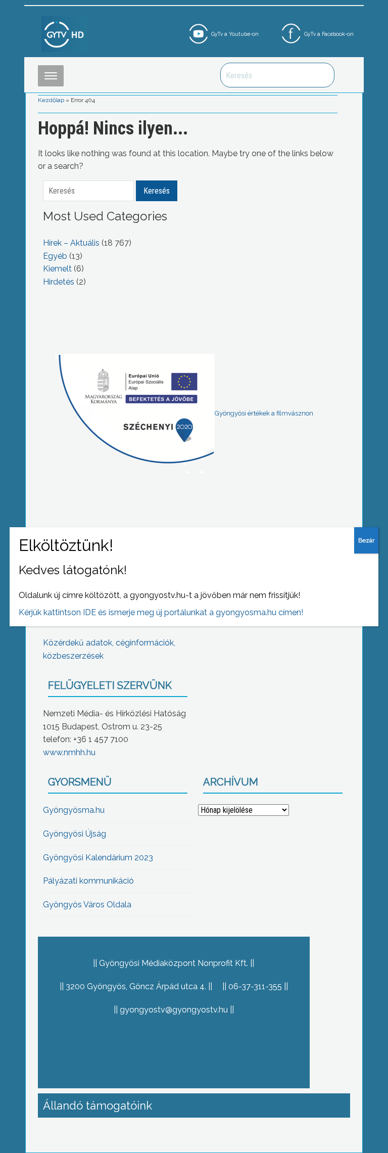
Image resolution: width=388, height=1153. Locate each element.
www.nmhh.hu (69, 752)
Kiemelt (57, 268)
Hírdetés (58, 282)
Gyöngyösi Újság (74, 834)
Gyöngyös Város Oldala (87, 904)
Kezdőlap (51, 100)
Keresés (321, 75)
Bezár (366, 540)
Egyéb (55, 256)
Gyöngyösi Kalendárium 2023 (98, 857)
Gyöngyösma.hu (74, 810)
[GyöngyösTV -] (64, 33)
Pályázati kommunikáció (88, 881)
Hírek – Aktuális (71, 243)
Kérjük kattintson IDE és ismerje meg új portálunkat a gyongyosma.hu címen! (161, 612)
